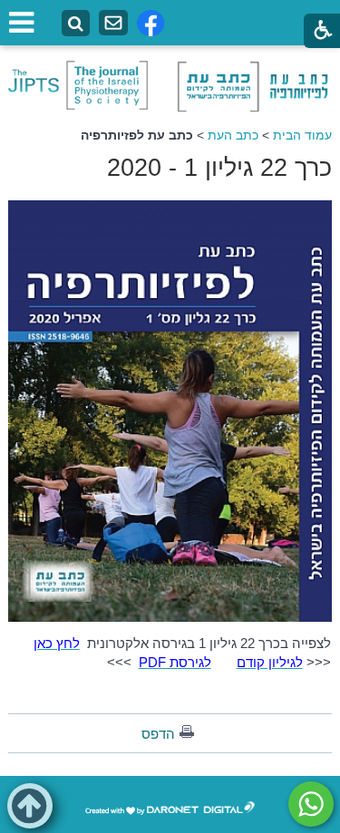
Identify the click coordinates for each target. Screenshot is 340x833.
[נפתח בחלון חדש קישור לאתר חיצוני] (311, 804)
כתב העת (233, 135)
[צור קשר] (113, 23)
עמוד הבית (302, 135)
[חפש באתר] (75, 24)
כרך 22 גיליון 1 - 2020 (219, 167)
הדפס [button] (158, 733)
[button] (30, 805)
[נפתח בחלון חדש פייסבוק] (150, 23)
